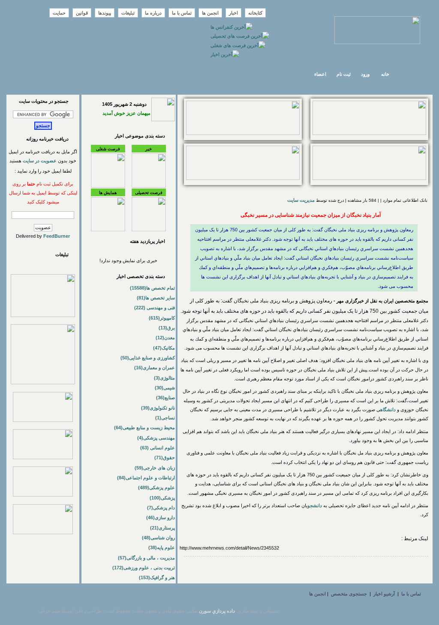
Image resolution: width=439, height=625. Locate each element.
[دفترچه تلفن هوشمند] (243, 178)
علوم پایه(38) (161, 547)
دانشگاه (388, 409)
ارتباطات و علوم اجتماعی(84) (146, 477)
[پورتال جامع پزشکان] (43, 532)
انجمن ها (210, 12)
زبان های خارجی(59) (155, 467)
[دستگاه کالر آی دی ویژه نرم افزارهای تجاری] (369, 133)
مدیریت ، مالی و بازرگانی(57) (146, 557)
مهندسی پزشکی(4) (156, 437)
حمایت (59, 12)
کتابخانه (255, 12)
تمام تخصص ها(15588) (152, 287)
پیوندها (104, 12)
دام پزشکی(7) (161, 507)
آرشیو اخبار (384, 593)
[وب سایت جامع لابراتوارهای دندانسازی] (43, 494)
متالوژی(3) (164, 377)
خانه (385, 74)
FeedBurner (56, 236)
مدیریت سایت (301, 200)
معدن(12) (165, 337)
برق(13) (167, 327)
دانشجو (315, 505)
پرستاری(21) (162, 527)
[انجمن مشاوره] (369, 178)
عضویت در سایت (40, 160)
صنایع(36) (165, 397)
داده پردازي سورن (217, 610)
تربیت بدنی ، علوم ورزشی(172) (143, 567)
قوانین (82, 12)
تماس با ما (182, 12)
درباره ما (153, 12)
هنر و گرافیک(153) (157, 577)
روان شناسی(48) (158, 537)
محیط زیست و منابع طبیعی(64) (144, 427)
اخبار (233, 12)
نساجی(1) (165, 417)
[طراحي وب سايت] (243, 133)
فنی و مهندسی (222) (154, 307)
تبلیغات (128, 12)
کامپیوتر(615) (162, 317)
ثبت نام (344, 74)
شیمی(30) (165, 387)
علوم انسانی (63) (157, 447)
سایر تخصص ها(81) (156, 297)
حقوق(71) (164, 457)
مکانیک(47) (164, 347)
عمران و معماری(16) (154, 367)
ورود (365, 74)
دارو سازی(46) (160, 517)
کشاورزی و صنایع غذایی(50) (147, 357)
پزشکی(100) (162, 497)
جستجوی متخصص (349, 593)
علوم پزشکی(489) (156, 487)
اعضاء (320, 74)
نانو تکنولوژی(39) (158, 407)
